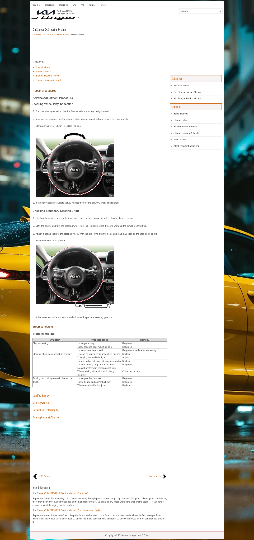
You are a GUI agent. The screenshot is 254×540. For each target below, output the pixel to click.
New (74, 5)
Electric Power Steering (47, 75)
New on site (180, 139)
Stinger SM (63, 5)
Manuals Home (181, 85)
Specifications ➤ (40, 395)
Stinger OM (49, 5)
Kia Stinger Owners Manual (187, 92)
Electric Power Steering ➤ (45, 410)
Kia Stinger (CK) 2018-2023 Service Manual (50, 34)
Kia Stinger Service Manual (187, 98)
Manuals (36, 5)
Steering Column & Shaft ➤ (45, 417)
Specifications (43, 67)
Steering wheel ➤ (41, 403)
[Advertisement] (99, 47)
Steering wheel (43, 71)
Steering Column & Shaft (48, 80)
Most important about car (186, 146)
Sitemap (92, 5)
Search (103, 5)
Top (82, 5)
